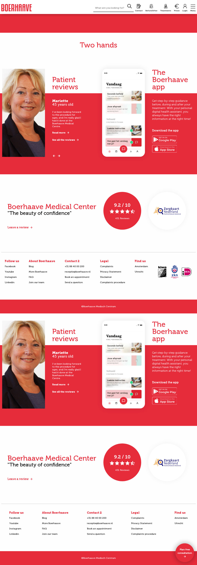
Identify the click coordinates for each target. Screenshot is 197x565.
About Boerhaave (42, 261)
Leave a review (18, 227)
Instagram (11, 277)
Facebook (10, 266)
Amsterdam (141, 266)
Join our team (36, 282)
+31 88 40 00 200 (74, 266)
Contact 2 (72, 261)
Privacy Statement (110, 271)
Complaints (106, 266)
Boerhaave (16, 7)
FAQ (31, 277)
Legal (104, 261)
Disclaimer (106, 277)
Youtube (9, 271)
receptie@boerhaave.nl (77, 271)
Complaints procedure (112, 282)
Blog (31, 266)
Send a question (74, 282)
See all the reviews (63, 140)
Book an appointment (77, 277)
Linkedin (9, 282)
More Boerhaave (38, 271)
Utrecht (139, 271)
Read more (58, 132)
